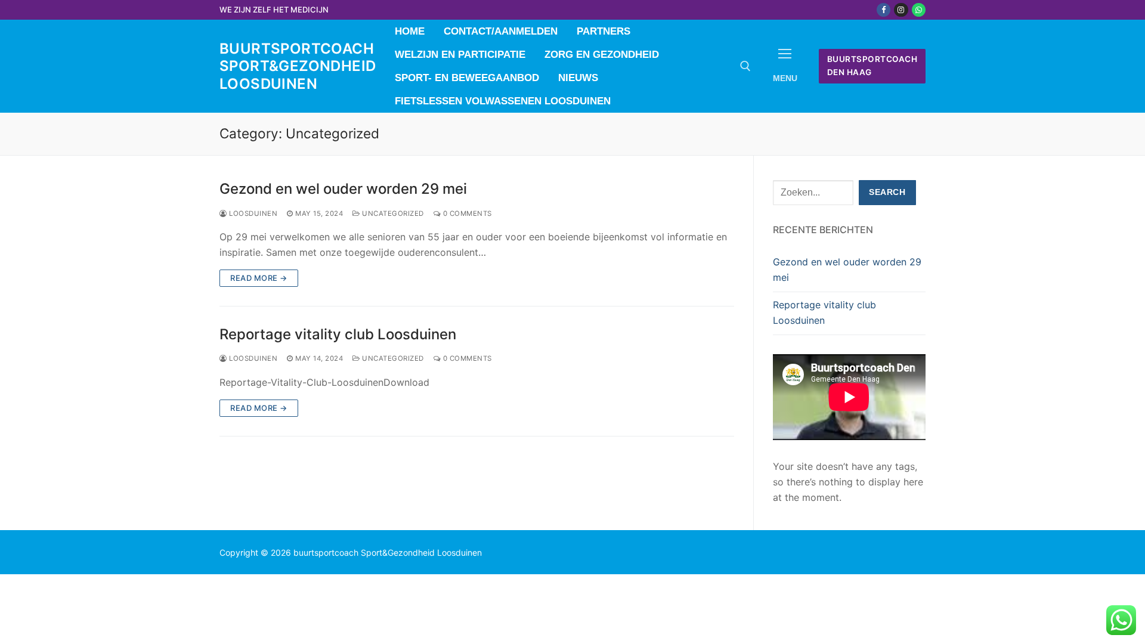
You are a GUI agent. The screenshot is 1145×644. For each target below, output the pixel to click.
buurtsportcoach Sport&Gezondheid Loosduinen (297, 66)
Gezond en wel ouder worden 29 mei (343, 188)
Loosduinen (252, 213)
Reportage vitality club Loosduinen (337, 334)
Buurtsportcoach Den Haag (872, 65)
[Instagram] (901, 10)
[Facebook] (883, 10)
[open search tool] (745, 66)
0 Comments (466, 213)
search (887, 192)
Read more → (258, 278)
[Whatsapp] (919, 10)
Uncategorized (392, 213)
